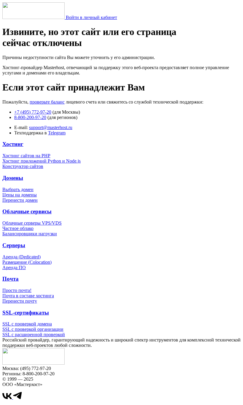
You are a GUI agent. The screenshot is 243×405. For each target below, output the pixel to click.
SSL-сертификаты (25, 312)
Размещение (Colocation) (27, 262)
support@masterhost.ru (50, 127)
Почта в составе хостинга (28, 295)
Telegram (56, 132)
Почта (10, 279)
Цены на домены (19, 194)
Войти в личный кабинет (91, 17)
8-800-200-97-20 (30, 117)
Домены (12, 178)
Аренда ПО (14, 267)
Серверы (13, 245)
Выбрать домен (17, 189)
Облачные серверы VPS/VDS (32, 222)
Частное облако (17, 228)
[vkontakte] (7, 397)
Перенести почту (19, 301)
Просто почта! (16, 290)
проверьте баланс (47, 101)
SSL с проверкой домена (27, 323)
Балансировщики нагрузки (29, 233)
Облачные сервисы (27, 211)
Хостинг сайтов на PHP (26, 155)
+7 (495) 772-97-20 (32, 112)
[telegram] (17, 397)
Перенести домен (20, 200)
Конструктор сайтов (22, 166)
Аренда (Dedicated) (21, 256)
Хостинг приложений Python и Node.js (41, 160)
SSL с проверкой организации (32, 329)
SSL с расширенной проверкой (33, 334)
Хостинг (12, 144)
